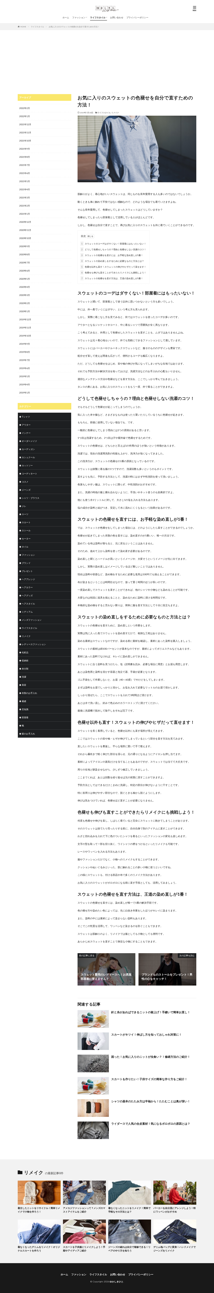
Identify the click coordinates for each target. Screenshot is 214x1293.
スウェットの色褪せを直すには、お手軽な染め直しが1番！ (112, 255)
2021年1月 (24, 213)
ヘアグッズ (27, 595)
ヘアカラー (27, 587)
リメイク (115, 112)
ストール (26, 530)
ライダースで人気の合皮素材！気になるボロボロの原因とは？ (150, 1123)
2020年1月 (24, 311)
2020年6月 (24, 270)
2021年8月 (24, 157)
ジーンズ (26, 489)
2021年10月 (25, 140)
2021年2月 (24, 205)
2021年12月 (25, 124)
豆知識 (25, 709)
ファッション (78, 17)
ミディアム (27, 611)
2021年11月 (25, 132)
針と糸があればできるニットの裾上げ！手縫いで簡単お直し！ (150, 1012)
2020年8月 (24, 254)
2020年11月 (25, 230)
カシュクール (28, 457)
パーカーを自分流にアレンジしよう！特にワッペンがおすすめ (174, 1210)
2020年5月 (24, 278)
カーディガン (28, 449)
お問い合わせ (116, 17)
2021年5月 (24, 181)
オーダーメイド (29, 441)
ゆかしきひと (116, 1281)
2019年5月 (24, 376)
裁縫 (24, 701)
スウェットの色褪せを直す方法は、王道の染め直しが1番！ (112, 278)
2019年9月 (24, 343)
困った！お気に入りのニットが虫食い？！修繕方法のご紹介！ (150, 1056)
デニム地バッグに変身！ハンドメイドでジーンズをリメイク (174, 1248)
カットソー (27, 465)
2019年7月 (24, 360)
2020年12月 (25, 222)
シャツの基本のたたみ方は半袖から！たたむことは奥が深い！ (150, 1101)
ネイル (25, 546)
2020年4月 (24, 287)
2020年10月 (25, 238)
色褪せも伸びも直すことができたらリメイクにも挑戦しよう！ (113, 272)
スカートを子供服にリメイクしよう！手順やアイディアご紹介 (84, 1248)
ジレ (24, 506)
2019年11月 (25, 327)
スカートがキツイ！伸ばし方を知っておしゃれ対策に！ (146, 1034)
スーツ (25, 514)
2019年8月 (24, 352)
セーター (26, 538)
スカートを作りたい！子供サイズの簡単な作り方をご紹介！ (149, 1079)
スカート (26, 522)
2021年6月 (24, 173)
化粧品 (25, 652)
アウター (26, 424)
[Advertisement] (107, 61)
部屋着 (25, 717)
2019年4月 (24, 384)
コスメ (25, 481)
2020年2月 (24, 303)
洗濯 (24, 676)
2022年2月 (24, 108)
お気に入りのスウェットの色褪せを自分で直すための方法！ (74, 26)
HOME (23, 26)
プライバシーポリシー (137, 17)
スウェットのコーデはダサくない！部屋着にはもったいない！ (113, 243)
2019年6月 (24, 368)
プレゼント (27, 571)
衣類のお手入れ (29, 693)
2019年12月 (25, 319)
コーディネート (29, 473)
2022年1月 (24, 116)
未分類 (25, 668)
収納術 (25, 660)
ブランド (26, 563)
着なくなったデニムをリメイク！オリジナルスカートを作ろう (39, 1248)
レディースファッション (34, 644)
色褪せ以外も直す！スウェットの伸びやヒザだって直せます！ (113, 266)
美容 (24, 685)
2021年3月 (24, 197)
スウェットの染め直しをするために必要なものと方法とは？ (112, 261)
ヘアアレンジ (28, 579)
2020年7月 (24, 262)
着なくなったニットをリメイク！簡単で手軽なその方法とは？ (129, 1210)
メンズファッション (32, 620)
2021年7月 (24, 165)
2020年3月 (24, 295)
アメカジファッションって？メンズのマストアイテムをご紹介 (84, 1210)
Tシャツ (26, 416)
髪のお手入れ (28, 733)
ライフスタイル (97, 17)
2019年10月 (25, 335)
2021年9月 (24, 148)
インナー (26, 433)
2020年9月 (24, 246)
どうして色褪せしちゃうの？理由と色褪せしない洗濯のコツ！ (113, 249)
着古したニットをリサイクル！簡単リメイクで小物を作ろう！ (39, 1210)
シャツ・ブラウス (30, 498)
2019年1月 (24, 392)
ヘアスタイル (28, 603)
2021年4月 (24, 189)
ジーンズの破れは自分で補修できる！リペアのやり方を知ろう (129, 1248)
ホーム (66, 17)
